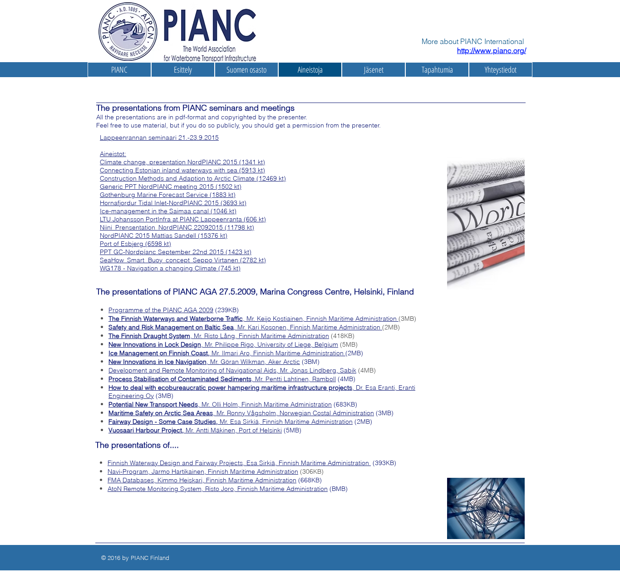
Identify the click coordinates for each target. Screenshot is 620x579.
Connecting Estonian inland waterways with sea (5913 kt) (182, 170)
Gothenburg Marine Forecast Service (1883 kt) (168, 195)
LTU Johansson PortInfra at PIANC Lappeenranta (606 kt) (183, 219)
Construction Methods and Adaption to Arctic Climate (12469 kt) (193, 178)
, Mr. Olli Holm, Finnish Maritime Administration (220, 404)
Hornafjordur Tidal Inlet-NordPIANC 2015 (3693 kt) (173, 203)
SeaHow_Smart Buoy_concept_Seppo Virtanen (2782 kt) (183, 260)
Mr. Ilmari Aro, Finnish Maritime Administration (226, 353)
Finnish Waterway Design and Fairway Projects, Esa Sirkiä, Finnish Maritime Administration (239, 463)
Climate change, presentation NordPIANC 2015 (168, 162)
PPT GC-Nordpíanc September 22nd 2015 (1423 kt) (175, 252)
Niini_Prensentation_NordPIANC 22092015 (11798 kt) (177, 227)
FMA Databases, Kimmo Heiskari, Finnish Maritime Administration (202, 480)
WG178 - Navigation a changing (147, 268)
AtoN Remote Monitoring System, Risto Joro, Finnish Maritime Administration (218, 489)
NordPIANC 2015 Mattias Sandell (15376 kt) (163, 235)
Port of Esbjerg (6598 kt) (135, 244)
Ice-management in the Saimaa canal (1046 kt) (168, 211)
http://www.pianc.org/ (491, 50)
